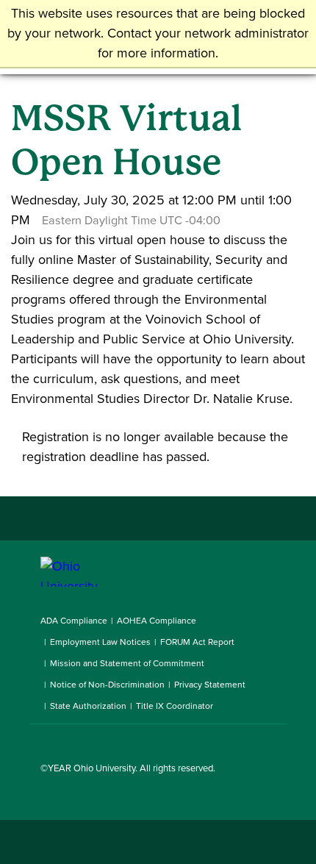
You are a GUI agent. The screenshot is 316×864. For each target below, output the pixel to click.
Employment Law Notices (100, 642)
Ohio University (104, 768)
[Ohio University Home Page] (88, 572)
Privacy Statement (209, 684)
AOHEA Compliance (156, 620)
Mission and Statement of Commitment (127, 663)
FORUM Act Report (197, 642)
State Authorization (88, 706)
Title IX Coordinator (174, 706)
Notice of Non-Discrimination (107, 684)
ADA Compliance (73, 620)
